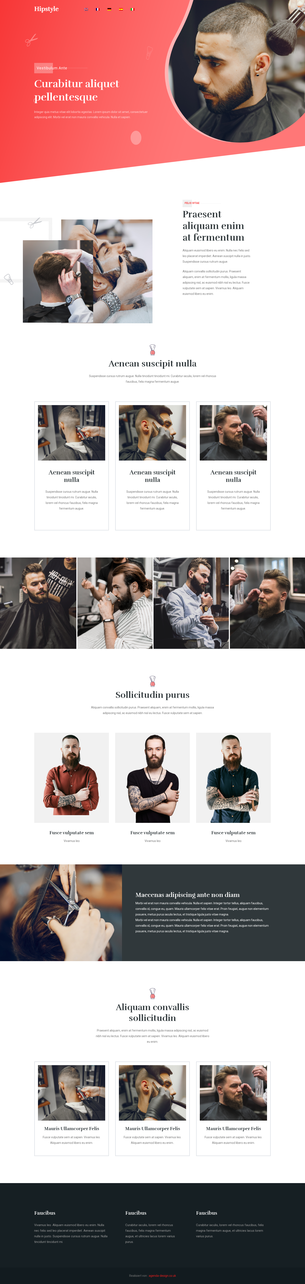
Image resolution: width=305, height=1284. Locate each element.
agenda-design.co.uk (162, 1275)
